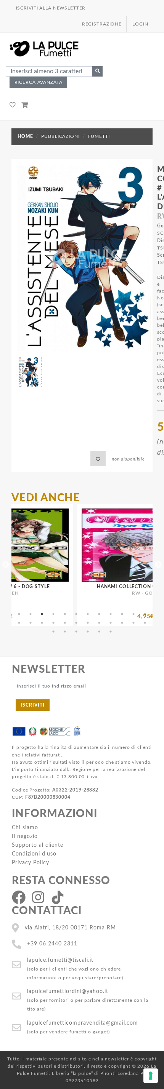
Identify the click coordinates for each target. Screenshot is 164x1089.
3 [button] (42, 614)
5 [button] (65, 614)
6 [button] (76, 614)
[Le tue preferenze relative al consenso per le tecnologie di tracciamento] (150, 1075)
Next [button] (158, 565)
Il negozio (25, 836)
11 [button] (133, 614)
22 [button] (122, 623)
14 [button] (30, 623)
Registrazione (102, 24)
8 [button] (99, 614)
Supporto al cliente (37, 845)
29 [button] (99, 631)
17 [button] (65, 623)
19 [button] (88, 623)
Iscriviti (33, 705)
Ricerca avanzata (38, 82)
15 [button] (42, 623)
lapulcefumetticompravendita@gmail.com (82, 1023)
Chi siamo (25, 827)
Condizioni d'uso (34, 854)
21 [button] (110, 623)
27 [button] (76, 631)
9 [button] (110, 614)
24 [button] (145, 623)
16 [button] (53, 623)
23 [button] (133, 623)
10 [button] (122, 614)
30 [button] (110, 631)
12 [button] (145, 614)
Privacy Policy (30, 862)
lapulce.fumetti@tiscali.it (60, 960)
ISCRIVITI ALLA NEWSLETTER (51, 8)
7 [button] (88, 614)
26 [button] (65, 631)
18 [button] (76, 623)
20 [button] (99, 623)
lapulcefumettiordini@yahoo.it (67, 991)
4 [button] (53, 614)
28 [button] (88, 631)
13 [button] (19, 623)
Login (140, 24)
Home (25, 136)
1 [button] (19, 614)
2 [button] (30, 614)
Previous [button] (6, 565)
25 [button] (53, 631)
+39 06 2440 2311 (52, 944)
